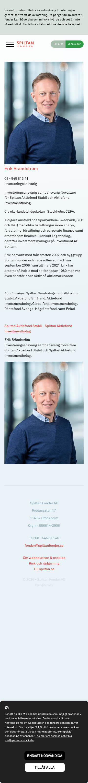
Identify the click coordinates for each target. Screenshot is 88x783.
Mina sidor (74, 43)
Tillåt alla (45, 767)
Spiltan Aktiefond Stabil (23, 326)
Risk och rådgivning (44, 563)
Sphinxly (46, 585)
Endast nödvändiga (44, 755)
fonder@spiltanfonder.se (44, 545)
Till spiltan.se (44, 569)
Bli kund (59, 43)
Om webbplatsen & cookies (44, 557)
